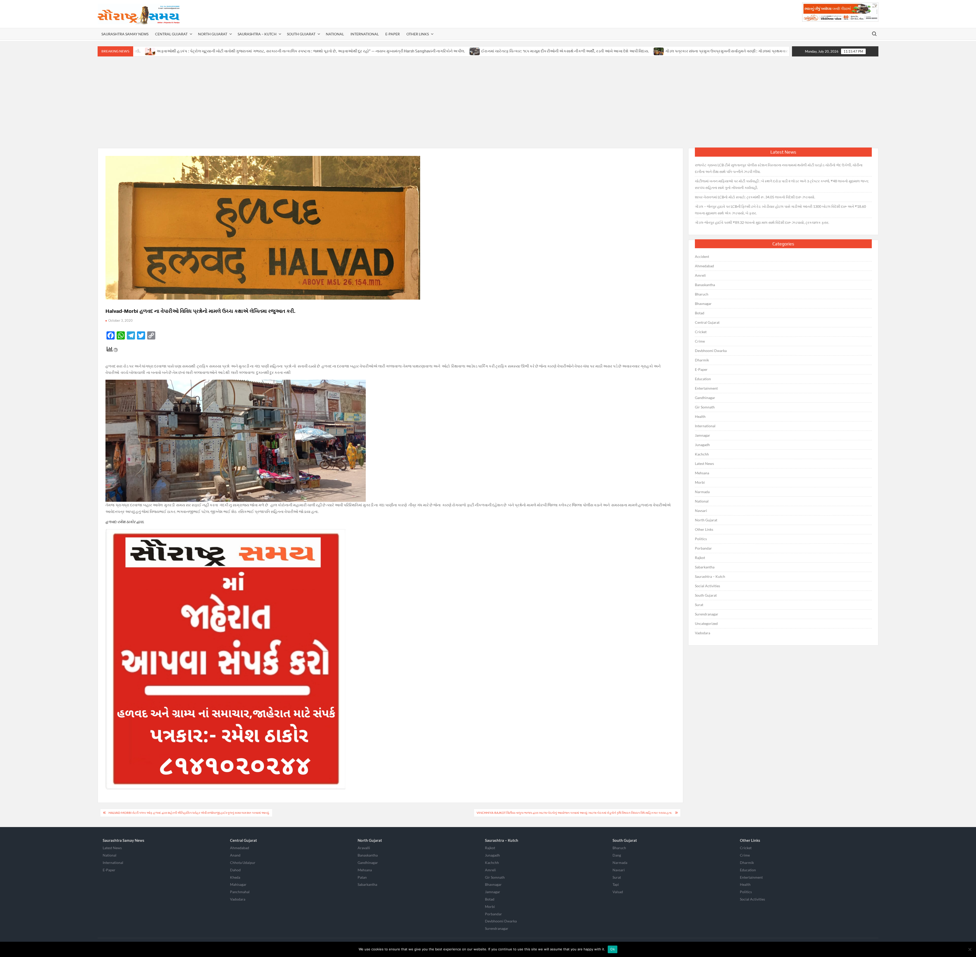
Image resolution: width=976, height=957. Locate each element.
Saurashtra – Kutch (257, 34)
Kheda (235, 877)
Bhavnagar (703, 303)
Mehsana (702, 473)
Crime (700, 341)
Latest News (704, 463)
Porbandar (703, 548)
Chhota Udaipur (242, 862)
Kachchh (702, 454)
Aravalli (364, 848)
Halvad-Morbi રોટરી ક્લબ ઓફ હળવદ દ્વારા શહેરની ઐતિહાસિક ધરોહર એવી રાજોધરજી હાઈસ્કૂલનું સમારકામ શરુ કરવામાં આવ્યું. (189, 813)
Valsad (618, 892)
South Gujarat (301, 34)
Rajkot (700, 557)
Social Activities (707, 586)
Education (703, 379)
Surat (699, 604)
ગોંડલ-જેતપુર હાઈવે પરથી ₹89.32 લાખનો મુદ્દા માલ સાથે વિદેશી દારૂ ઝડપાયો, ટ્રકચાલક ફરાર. (762, 222)
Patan (362, 877)
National (335, 34)
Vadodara (702, 633)
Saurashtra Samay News (124, 34)
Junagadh (702, 445)
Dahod (235, 870)
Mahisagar (238, 884)
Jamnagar (702, 435)
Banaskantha (705, 285)
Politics (701, 539)
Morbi (700, 482)
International (364, 34)
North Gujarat (212, 34)
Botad (699, 313)
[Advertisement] (488, 102)
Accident (702, 256)
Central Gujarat (171, 34)
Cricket (701, 332)
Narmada (702, 492)
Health (700, 416)
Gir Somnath (705, 407)
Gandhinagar (705, 397)
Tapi (616, 884)
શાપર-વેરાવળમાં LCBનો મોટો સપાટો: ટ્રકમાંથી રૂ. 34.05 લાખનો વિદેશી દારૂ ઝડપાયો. (755, 197)
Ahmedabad (704, 266)
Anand (235, 855)
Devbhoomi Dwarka (711, 350)
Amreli (700, 275)
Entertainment (706, 388)
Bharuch (701, 294)
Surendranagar (706, 614)
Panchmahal (240, 892)
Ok (612, 949)
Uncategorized (706, 623)
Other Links (417, 34)
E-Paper (392, 34)
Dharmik (702, 360)
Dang (617, 855)
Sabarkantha (704, 567)
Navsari (701, 510)
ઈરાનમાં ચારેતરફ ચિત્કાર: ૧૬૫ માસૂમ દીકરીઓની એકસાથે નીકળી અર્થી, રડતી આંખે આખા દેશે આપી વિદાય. (483, 51)
